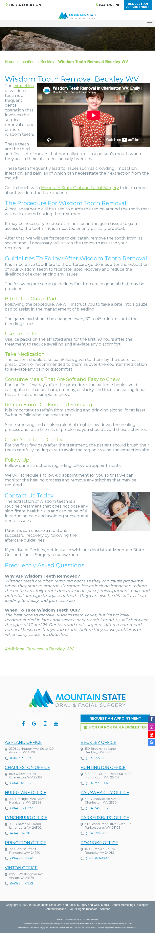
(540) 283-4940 (97, 858)
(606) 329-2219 (21, 758)
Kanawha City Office (105, 792)
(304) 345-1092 (97, 808)
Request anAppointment (137, 5)
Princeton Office (25, 842)
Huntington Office (103, 767)
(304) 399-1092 (97, 783)
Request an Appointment (115, 718)
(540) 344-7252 (21, 883)
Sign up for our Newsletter (117, 727)
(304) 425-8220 (21, 858)
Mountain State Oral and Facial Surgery (80, 187)
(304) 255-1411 (96, 758)
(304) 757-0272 (21, 808)
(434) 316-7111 (20, 833)
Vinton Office (21, 867)
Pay (109, 5)
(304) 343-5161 (21, 783)
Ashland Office (23, 742)
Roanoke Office (99, 842)
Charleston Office (27, 767)
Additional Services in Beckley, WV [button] (39, 649)
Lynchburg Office (26, 817)
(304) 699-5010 (97, 833)
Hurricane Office (25, 792)
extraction (24, 85)
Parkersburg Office (105, 817)
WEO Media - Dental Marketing (113, 905)
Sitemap (105, 909)
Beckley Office (98, 742)
